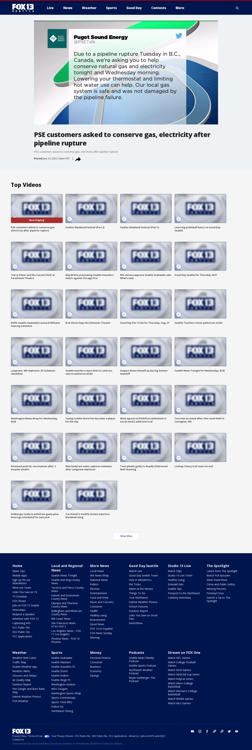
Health (94, 611)
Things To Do (137, 593)
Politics (94, 584)
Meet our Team (21, 587)
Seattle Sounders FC (63, 666)
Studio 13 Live (179, 566)
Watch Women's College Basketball (182, 692)
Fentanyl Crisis (215, 593)
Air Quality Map (21, 680)
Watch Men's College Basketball (180, 684)
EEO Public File (21, 632)
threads (222, 731)
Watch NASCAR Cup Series (184, 674)
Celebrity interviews (179, 597)
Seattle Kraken (60, 675)
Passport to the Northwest (184, 593)
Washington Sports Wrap (66, 693)
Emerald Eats (176, 584)
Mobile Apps (19, 575)
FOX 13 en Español (101, 628)
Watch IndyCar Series (180, 679)
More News (99, 566)
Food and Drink (99, 597)
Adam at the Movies (141, 588)
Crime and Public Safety (221, 584)
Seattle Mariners (61, 662)
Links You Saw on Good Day (143, 617)
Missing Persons (216, 588)
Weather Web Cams (24, 658)
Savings (94, 675)
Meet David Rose (217, 580)
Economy (95, 671)
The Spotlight (218, 566)
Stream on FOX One (184, 652)
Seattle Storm (59, 671)
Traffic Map (19, 662)
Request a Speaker (23, 614)
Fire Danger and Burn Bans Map (28, 690)
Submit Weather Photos (143, 602)
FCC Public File (21, 627)
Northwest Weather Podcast (141, 671)
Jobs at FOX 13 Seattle (25, 605)
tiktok (215, 731)
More (180, 8)
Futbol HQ (57, 706)
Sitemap (95, 637)
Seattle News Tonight (64, 575)
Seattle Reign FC (61, 680)
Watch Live (135, 571)
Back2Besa (135, 623)
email (237, 731)
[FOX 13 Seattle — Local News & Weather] (24, 8)
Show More (126, 536)
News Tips (18, 571)
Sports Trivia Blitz (61, 702)
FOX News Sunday (101, 633)
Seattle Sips (175, 588)
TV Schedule (19, 596)
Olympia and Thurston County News (64, 604)
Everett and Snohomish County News (65, 597)
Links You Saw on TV (24, 592)
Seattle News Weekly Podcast (141, 659)
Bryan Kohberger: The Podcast (142, 679)
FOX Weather (20, 701)
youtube (192, 731)
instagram (200, 731)
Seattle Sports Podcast (142, 665)
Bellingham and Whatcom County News (66, 612)
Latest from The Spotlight (222, 571)
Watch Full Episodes (218, 575)
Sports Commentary (63, 697)
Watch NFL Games (179, 658)
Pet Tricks (135, 584)
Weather (19, 652)
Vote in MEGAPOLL (140, 580)
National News (99, 580)
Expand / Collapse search (237, 8)
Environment (97, 619)
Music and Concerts (102, 602)
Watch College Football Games (182, 663)
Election (94, 588)
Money (95, 652)
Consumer (96, 606)
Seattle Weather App (24, 666)
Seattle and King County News (65, 581)
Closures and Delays (24, 675)
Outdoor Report (138, 611)
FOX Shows (19, 601)
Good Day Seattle (143, 566)
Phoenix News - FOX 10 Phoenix (65, 640)
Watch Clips (175, 571)
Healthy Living (98, 615)
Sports (56, 652)
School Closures (138, 606)
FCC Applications (22, 636)
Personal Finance (100, 658)
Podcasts (136, 652)
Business (95, 666)
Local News (97, 571)
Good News (97, 624)
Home (17, 566)
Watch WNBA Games (180, 699)
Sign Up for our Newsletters (21, 581)
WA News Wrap (99, 575)
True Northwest (138, 597)
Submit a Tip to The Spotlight (218, 599)
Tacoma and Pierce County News (67, 589)
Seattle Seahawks (61, 658)
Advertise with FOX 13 (25, 618)
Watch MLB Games (179, 670)
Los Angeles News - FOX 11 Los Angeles (66, 632)
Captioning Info (21, 623)
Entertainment (98, 593)
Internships (18, 610)
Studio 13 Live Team (180, 575)
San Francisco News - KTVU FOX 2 (64, 624)
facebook (207, 731)
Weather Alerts (21, 671)
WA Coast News (61, 618)
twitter (229, 731)
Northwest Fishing (62, 711)
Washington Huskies (63, 684)
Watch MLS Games (179, 703)
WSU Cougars (59, 689)
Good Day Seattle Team (143, 575)
